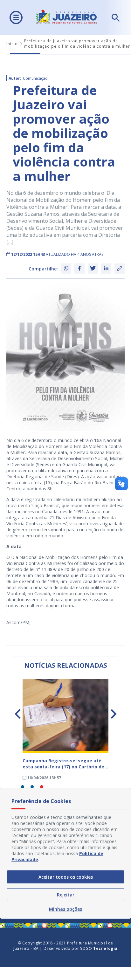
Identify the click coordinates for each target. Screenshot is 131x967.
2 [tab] (32, 786)
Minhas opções (65, 909)
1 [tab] (22, 786)
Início (12, 43)
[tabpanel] (65, 729)
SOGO (99, 948)
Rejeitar (65, 895)
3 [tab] (41, 786)
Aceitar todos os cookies (65, 877)
